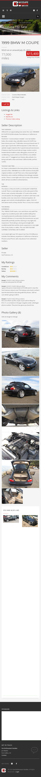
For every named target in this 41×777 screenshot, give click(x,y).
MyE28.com (9, 117)
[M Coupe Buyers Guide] (20, 3)
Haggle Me (9, 114)
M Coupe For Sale (25, 23)
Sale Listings (13, 23)
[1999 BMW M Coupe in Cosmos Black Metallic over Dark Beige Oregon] (20, 79)
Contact (4, 755)
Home (4, 23)
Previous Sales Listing (13, 119)
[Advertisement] (20, 614)
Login (17, 772)
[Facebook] (37, 10)
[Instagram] (34, 10)
